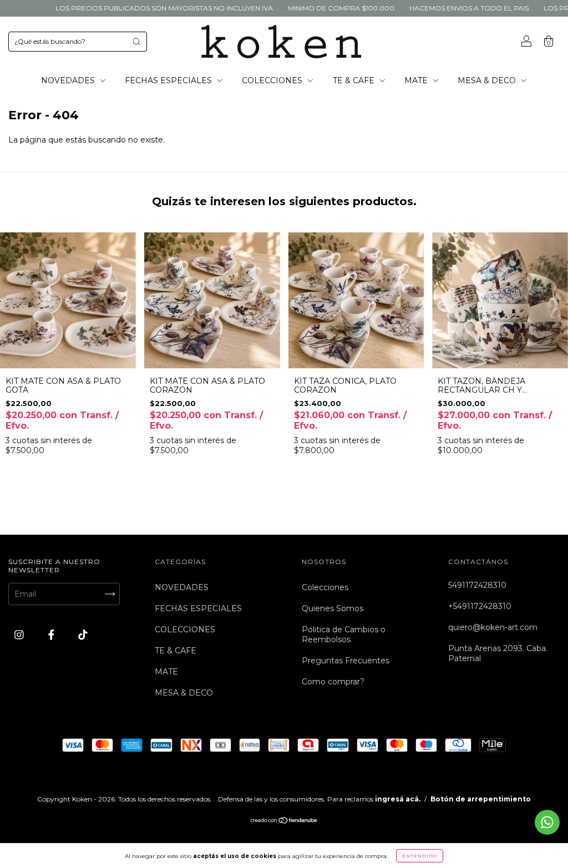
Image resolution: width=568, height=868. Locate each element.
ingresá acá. (397, 799)
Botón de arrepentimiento (480, 799)
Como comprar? (333, 682)
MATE (417, 80)
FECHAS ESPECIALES (169, 80)
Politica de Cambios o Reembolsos (344, 634)
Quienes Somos (332, 608)
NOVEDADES (69, 80)
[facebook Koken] (52, 635)
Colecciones (325, 587)
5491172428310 (477, 585)
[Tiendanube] (284, 821)
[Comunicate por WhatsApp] (547, 822)
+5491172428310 (479, 606)
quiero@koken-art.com (492, 627)
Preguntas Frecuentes (345, 661)
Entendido (419, 856)
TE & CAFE (355, 80)
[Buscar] (136, 41)
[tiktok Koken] (83, 635)
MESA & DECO (488, 80)
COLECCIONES (273, 80)
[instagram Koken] (20, 635)
